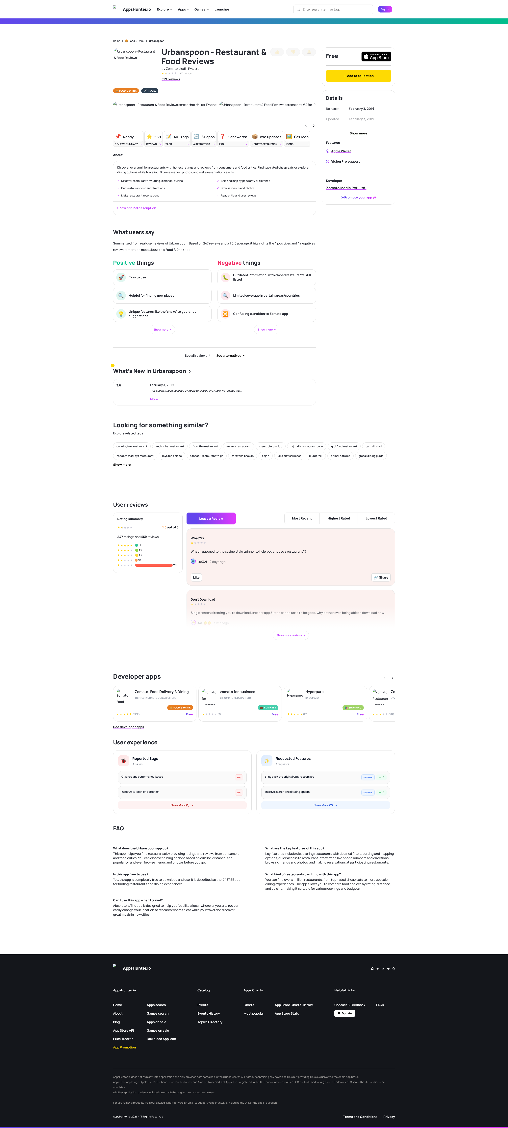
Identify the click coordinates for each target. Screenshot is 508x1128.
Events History (208, 1013)
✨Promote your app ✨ (358, 197)
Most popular (254, 1013)
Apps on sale (156, 1022)
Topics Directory (209, 1022)
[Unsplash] (372, 968)
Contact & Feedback (349, 1005)
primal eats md (340, 456)
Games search (158, 1013)
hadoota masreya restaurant (135, 456)
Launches (222, 9)
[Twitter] (377, 968)
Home (116, 41)
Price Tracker (123, 1039)
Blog (116, 1022)
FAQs (380, 1005)
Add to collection (360, 76)
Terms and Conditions (360, 1116)
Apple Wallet (341, 151)
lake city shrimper (289, 456)
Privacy (389, 1116)
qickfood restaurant (344, 446)
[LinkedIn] (383, 968)
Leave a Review (211, 518)
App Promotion (124, 1047)
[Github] (394, 968)
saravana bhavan (243, 456)
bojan (265, 456)
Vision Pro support (345, 161)
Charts (249, 1005)
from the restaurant (205, 446)
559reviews (171, 79)
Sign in (385, 9)
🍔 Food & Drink (134, 41)
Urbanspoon (156, 41)
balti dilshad (374, 446)
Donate (347, 1013)
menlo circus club (270, 446)
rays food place (172, 456)
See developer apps (128, 727)
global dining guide (371, 456)
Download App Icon (161, 1039)
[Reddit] (388, 968)
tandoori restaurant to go (206, 456)
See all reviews (196, 355)
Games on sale (158, 1030)
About (118, 1013)
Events (202, 1005)
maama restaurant (238, 446)
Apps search (156, 1005)
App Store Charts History (294, 1005)
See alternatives (228, 355)
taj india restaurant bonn (307, 446)
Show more (358, 133)
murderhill (315, 456)
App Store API (123, 1030)
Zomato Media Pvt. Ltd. (183, 68)
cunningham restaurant (131, 446)
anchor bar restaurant (170, 446)
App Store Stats (287, 1013)
